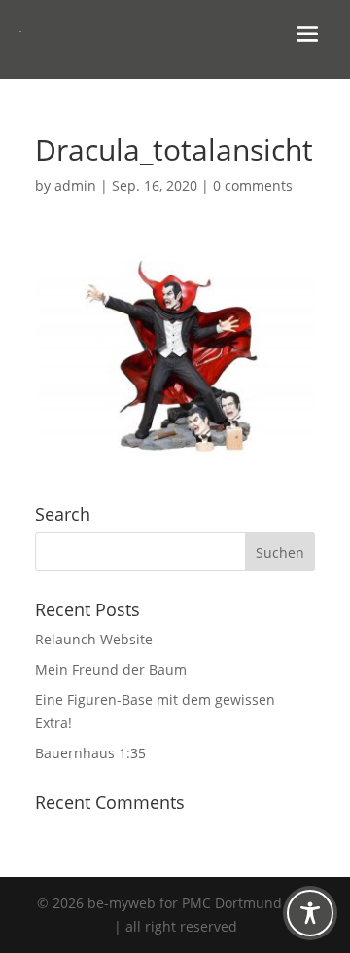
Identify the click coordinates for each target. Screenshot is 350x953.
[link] (175, 453)
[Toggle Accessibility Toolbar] (310, 913)
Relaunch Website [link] (94, 639)
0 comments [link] (253, 185)
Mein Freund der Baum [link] (111, 669)
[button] (307, 33)
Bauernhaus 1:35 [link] (90, 753)
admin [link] (75, 185)
